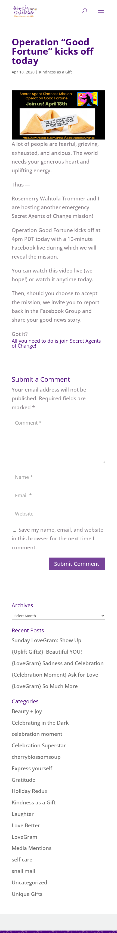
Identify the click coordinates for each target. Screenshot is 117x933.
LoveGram (24, 836)
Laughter (23, 814)
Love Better (26, 825)
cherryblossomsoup (36, 756)
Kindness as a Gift (55, 72)
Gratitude (23, 779)
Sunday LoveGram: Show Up (46, 640)
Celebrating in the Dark (40, 722)
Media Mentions (31, 848)
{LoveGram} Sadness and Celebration (58, 663)
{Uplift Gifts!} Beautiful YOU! (47, 651)
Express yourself (32, 768)
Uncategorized (29, 882)
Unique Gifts (27, 894)
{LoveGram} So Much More (45, 686)
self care (22, 859)
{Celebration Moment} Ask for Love (55, 674)
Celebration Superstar (39, 745)
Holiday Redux (29, 791)
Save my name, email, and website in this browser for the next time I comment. (57, 538)
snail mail (23, 871)
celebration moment (37, 733)
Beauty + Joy (27, 711)
